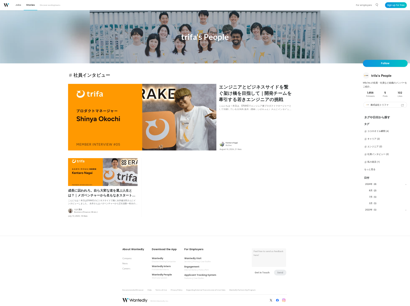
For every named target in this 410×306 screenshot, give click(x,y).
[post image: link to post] (142, 117)
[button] (133, 249)
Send (280, 272)
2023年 (369, 209)
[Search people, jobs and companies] (377, 5)
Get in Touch (262, 272)
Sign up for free (396, 5)
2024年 (369, 184)
